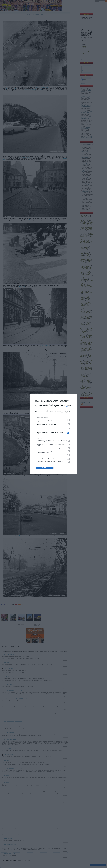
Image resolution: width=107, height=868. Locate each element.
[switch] (68, 420)
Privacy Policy (60, 472)
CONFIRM (44, 467)
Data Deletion (46, 472)
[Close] (75, 396)
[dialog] (53, 434)
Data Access (53, 472)
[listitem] (53, 417)
